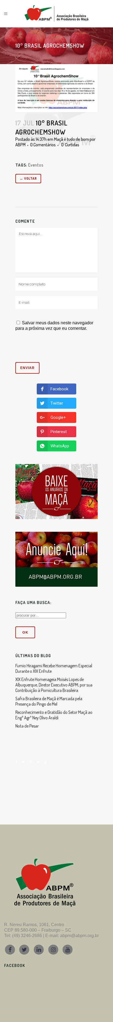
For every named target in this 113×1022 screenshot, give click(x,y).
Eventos (35, 165)
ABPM (20, 144)
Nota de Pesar (27, 726)
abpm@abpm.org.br (79, 935)
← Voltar (28, 178)
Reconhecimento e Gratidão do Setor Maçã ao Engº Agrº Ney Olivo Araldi (53, 714)
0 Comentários (43, 144)
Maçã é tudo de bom (71, 139)
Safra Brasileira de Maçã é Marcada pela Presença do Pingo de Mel (48, 701)
